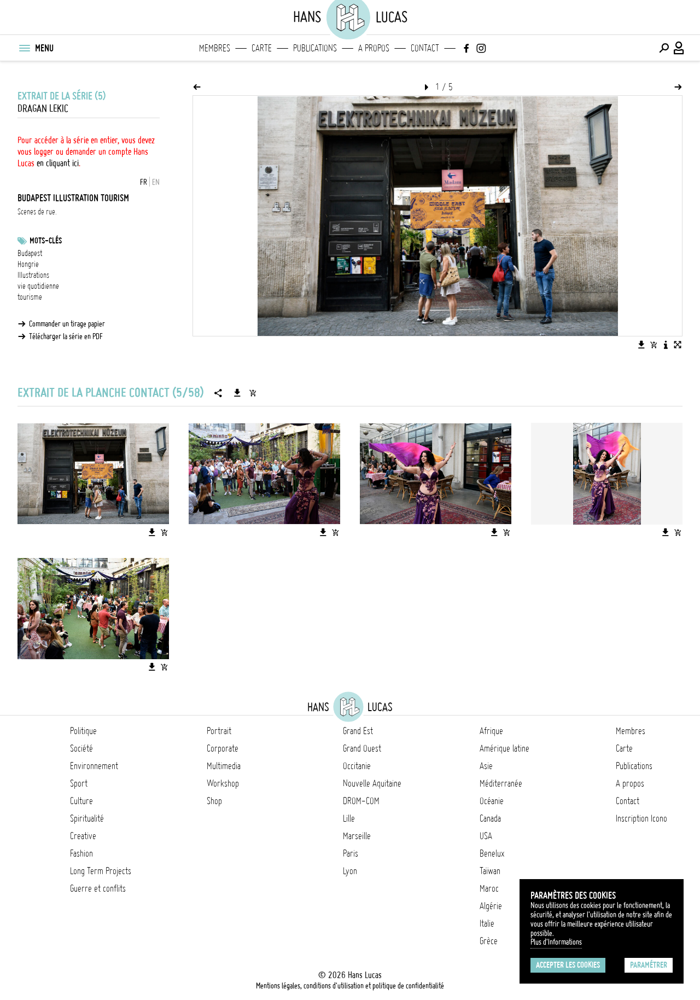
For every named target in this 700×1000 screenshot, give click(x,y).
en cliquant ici (58, 163)
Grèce (489, 940)
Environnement (94, 765)
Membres (214, 48)
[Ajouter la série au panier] (253, 393)
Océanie (492, 800)
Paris (350, 853)
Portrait (219, 730)
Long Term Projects (100, 870)
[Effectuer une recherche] (664, 48)
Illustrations (33, 275)
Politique (83, 730)
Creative (83, 835)
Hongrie (28, 264)
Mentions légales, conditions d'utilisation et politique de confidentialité (350, 986)
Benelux (492, 853)
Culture (81, 800)
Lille (349, 818)
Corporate (222, 748)
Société (81, 748)
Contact (425, 48)
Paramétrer (648, 965)
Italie (487, 923)
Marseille (357, 835)
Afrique (491, 730)
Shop (214, 800)
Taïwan (490, 870)
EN (156, 182)
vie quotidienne (38, 286)
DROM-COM (361, 800)
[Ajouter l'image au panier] (653, 345)
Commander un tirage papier (67, 324)
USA (486, 835)
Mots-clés (46, 241)
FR (143, 182)
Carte (262, 48)
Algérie (491, 905)
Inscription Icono (641, 818)
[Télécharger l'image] (641, 345)
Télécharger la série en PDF (66, 336)
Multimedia (224, 765)
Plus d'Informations (556, 942)
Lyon (350, 870)
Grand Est (358, 730)
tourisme (30, 297)
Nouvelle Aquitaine (372, 783)
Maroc (489, 888)
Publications (315, 48)
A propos (373, 48)
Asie (486, 765)
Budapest (30, 253)
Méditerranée (501, 783)
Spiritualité (87, 818)
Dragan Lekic (43, 108)
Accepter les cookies (568, 965)
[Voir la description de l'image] (665, 345)
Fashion (81, 853)
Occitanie (357, 765)
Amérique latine (504, 748)
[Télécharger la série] (237, 393)
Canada (490, 818)
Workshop (223, 783)
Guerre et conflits (98, 888)
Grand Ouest (362, 748)
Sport (79, 783)
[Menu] (24, 48)
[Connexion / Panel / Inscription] (679, 48)
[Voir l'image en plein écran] (677, 345)
